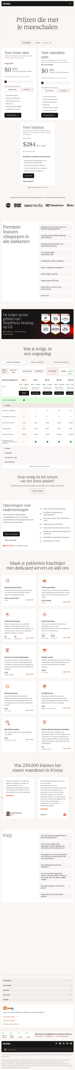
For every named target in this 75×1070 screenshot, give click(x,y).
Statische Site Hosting (10, 1024)
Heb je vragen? (28, 181)
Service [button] (6, 990)
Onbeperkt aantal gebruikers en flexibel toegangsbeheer (53, 228)
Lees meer (28, 176)
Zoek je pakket (37, 491)
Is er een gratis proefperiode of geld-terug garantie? (53, 836)
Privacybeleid (49, 1036)
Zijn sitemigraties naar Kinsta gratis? (52, 887)
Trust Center (39, 1036)
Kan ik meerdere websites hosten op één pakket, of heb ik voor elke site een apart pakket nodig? (53, 876)
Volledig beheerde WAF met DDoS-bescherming (52, 245)
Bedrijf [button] (5, 1000)
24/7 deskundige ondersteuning (47, 253)
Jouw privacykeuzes (61, 1036)
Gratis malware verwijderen (52, 267)
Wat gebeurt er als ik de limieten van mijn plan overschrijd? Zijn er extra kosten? (54, 856)
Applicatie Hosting (9, 1017)
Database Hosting (8, 1020)
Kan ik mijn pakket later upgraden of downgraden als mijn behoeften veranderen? (53, 846)
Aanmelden (35, 393)
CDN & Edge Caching (49, 274)
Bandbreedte (12, 89)
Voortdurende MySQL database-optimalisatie (53, 236)
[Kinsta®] (6, 3)
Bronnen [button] (6, 995)
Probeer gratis (24, 393)
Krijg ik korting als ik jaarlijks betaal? (52, 895)
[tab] (13, 362)
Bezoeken (27, 89)
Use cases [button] (7, 985)
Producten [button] (7, 981)
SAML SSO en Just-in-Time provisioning (51, 288)
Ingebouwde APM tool (50, 280)
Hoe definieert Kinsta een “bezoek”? (51, 866)
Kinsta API (45, 295)
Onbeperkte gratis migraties (52, 261)
